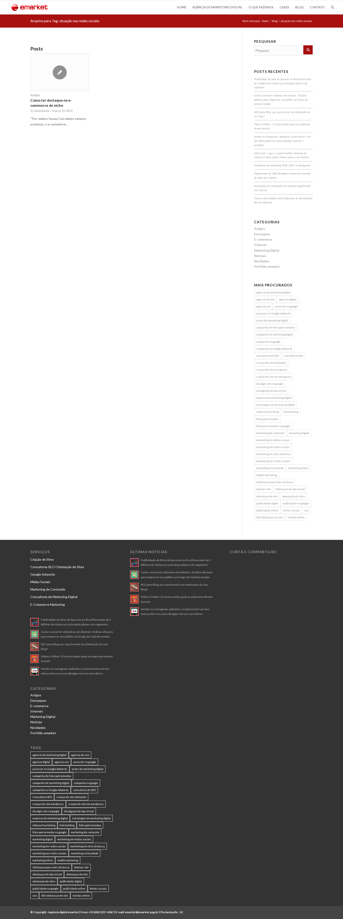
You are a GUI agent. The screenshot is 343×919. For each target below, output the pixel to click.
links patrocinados (267, 418)
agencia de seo (265, 299)
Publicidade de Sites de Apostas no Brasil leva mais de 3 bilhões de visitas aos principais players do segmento (282, 83)
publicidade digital (267, 503)
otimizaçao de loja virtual (290, 489)
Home (265, 20)
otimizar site (263, 489)
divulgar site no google (269, 383)
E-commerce (263, 239)
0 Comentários (39, 111)
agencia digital (287, 299)
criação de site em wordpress (274, 376)
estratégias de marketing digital (275, 404)
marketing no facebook (270, 468)
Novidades (262, 261)
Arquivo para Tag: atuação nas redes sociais (64, 20)
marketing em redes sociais (273, 447)
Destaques (262, 234)
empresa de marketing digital (273, 397)
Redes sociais (291, 510)
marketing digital (299, 433)
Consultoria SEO (293, 355)
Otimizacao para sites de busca (274, 482)
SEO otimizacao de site (269, 517)
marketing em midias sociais (273, 440)
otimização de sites (293, 496)
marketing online (298, 468)
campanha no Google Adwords (274, 348)
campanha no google (268, 341)
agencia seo (263, 306)
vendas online (296, 517)
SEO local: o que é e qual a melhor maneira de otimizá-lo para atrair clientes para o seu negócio (281, 155)
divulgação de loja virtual (271, 390)
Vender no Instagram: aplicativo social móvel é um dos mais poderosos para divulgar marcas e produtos (282, 141)
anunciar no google (286, 306)
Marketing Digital (266, 250)
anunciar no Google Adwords (273, 313)
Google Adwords (42, 574)
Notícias (260, 256)
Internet (260, 245)
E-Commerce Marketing (47, 604)
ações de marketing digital (272, 320)
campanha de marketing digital (274, 334)
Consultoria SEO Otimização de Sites (57, 567)
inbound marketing (267, 411)
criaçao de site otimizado (271, 362)
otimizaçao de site (267, 496)
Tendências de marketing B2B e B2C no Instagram (282, 165)
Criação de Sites (42, 559)
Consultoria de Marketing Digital (53, 597)
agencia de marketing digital (273, 292)
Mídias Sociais (40, 582)
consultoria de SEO (267, 355)
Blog (274, 20)
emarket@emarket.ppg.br (141, 912)
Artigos (35, 95)
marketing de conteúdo (270, 433)
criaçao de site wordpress (271, 369)
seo (306, 510)
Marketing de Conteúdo (47, 589)
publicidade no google (296, 503)
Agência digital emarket (63, 912)
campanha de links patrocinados (275, 327)
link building (291, 411)
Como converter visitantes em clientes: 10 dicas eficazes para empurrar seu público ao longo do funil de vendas (281, 99)
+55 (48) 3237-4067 (101, 912)
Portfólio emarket (267, 266)
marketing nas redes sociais (273, 461)
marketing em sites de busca (273, 454)
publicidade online (267, 510)
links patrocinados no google (273, 425)
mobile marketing (266, 475)
